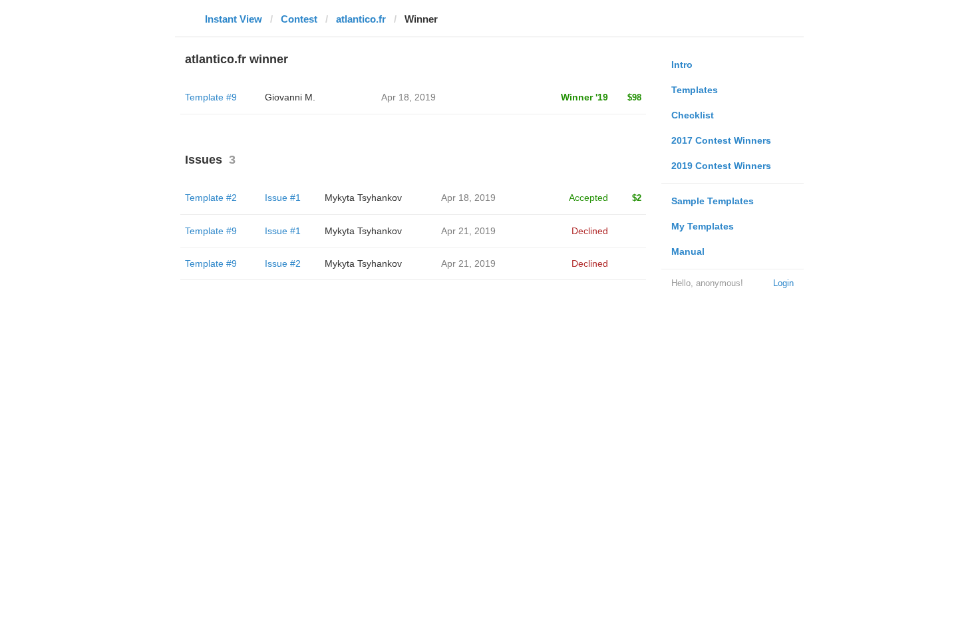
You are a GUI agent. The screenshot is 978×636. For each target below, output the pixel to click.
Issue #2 (283, 263)
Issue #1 (283, 197)
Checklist (692, 115)
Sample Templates (712, 201)
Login (783, 283)
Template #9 (211, 97)
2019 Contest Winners (721, 165)
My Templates (702, 226)
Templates (694, 89)
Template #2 (211, 197)
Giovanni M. (290, 97)
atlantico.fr (361, 19)
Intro (682, 64)
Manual (688, 251)
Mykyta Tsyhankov (363, 197)
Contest (299, 19)
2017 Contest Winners (721, 140)
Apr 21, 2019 (468, 231)
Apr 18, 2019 (468, 197)
